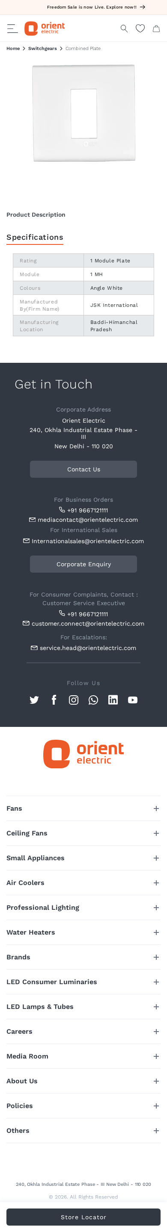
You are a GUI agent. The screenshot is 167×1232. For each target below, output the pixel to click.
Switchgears (42, 48)
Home (13, 48)
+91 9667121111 (87, 510)
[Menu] (13, 28)
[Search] (124, 28)
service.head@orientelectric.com (88, 647)
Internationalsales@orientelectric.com (86, 541)
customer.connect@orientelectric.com (86, 623)
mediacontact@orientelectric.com (88, 519)
